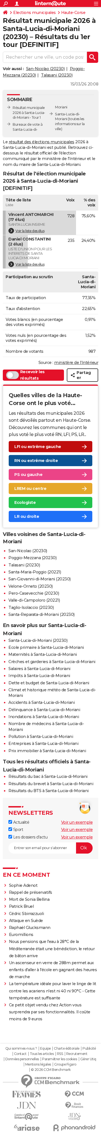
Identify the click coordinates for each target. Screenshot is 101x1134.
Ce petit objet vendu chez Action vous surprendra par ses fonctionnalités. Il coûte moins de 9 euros (49, 1011)
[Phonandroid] (74, 1127)
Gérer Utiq (88, 1059)
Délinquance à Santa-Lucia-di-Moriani (44, 709)
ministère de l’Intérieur (76, 362)
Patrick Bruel (21, 906)
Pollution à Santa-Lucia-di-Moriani (40, 736)
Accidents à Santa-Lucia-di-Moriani (41, 702)
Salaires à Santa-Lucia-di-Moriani (39, 668)
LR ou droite (26, 516)
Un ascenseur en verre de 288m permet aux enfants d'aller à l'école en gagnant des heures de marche (53, 969)
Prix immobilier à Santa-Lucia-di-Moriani (47, 750)
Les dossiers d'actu (29, 837)
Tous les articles (42, 1054)
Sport (17, 829)
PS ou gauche (28, 474)
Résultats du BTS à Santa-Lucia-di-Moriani (48, 790)
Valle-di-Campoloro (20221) (34, 600)
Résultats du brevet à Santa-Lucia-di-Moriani (50, 783)
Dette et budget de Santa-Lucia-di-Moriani (48, 682)
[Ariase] (26, 1128)
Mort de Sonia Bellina (29, 899)
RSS (60, 1054)
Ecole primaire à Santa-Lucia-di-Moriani (46, 647)
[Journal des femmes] (26, 1094)
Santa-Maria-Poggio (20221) (34, 572)
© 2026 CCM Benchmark (51, 1070)
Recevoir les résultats (32, 375)
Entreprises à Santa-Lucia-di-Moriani (43, 743)
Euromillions (21, 934)
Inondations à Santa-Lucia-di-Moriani (43, 716)
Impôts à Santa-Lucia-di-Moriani (39, 675)
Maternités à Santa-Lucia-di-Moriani (42, 654)
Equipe (45, 1048)
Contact (20, 1054)
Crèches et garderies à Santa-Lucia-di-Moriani (51, 661)
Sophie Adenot (23, 885)
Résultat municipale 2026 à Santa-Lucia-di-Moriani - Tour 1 (29, 113)
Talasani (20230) (56, 75)
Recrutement (77, 1054)
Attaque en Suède (26, 920)
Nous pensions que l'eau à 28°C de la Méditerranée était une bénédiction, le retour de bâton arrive (52, 948)
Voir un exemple (77, 822)
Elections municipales (34, 12)
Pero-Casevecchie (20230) (33, 593)
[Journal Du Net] (26, 1105)
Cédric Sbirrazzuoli (26, 913)
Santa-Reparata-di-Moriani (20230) (41, 614)
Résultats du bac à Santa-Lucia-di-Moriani (48, 776)
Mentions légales (38, 1064)
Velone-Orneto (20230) (30, 586)
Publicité (89, 1048)
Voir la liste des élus (29, 231)
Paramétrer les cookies (59, 1059)
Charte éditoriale (66, 1048)
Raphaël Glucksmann (29, 927)
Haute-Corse (73, 12)
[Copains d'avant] (26, 1116)
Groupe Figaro (65, 1064)
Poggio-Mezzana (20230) (32, 557)
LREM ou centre (30, 488)
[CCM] (74, 1094)
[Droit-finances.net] (74, 1105)
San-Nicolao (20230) (45, 68)
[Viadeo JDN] (74, 1116)
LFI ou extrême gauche (37, 446)
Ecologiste (25, 502)
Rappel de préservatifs (30, 892)
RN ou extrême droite (36, 460)
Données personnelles (22, 1059)
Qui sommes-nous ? (21, 1048)
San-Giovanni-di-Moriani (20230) (39, 579)
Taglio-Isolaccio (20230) (31, 607)
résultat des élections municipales (41, 141)
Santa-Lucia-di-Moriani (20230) (37, 640)
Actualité (20, 822)
